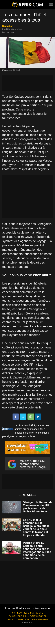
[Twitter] (23, 417)
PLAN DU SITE (36, 613)
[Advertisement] (27, 83)
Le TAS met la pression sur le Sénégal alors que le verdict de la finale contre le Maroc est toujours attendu (36, 527)
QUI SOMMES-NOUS (17, 616)
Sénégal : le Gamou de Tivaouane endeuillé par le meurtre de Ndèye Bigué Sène (37, 507)
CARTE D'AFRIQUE (20, 613)
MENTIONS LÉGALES (37, 616)
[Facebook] (16, 417)
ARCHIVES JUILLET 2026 (18, 619)
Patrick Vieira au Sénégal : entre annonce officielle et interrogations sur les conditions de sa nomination (37, 550)
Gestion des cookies (39, 619)
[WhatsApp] (31, 417)
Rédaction (7, 26)
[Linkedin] (38, 417)
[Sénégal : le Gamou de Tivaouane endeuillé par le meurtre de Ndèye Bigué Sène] (11, 507)
